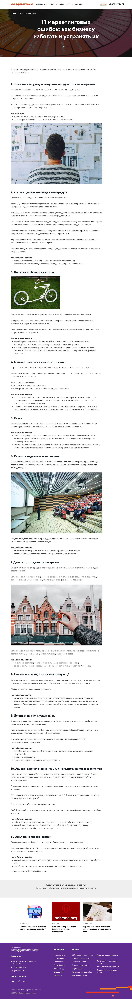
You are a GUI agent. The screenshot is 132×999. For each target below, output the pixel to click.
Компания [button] (40, 4)
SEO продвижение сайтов (82, 955)
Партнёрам (58, 962)
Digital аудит (77, 969)
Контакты (79, 4)
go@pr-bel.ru (19, 971)
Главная (14, 13)
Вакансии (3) (59, 969)
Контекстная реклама (80, 958)
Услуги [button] (52, 4)
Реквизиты (58, 975)
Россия (103, 4)
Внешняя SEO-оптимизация (108, 967)
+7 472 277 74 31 (116, 4)
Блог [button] (69, 4)
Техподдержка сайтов (81, 965)
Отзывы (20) (59, 972)
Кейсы (61, 4)
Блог (21, 13)
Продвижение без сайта (82, 972)
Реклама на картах (79, 975)
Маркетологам (60, 955)
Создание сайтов (79, 962)
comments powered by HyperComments (29, 871)
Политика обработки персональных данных (26, 990)
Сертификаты (59, 965)
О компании (59, 958)
